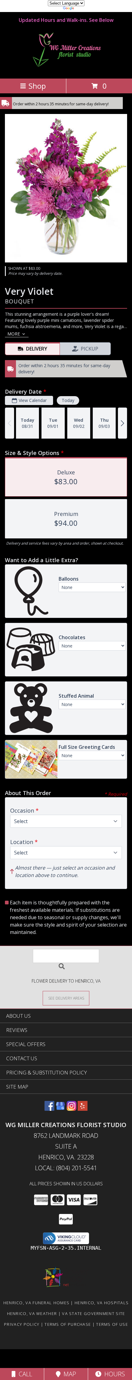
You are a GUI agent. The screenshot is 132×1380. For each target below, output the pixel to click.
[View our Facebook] (49, 1108)
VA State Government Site (93, 1313)
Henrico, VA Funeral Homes (36, 1302)
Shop (37, 86)
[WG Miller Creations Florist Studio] (66, 69)
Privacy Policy (21, 1324)
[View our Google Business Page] (60, 1108)
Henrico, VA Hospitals (102, 1302)
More (13, 334)
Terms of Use (112, 1324)
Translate (84, 9)
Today (68, 400)
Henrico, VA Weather (32, 1313)
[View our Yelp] (82, 1108)
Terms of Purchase (68, 1324)
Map (68, 1374)
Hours (113, 1374)
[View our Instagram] (71, 1108)
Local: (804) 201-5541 (66, 1168)
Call (24, 1374)
